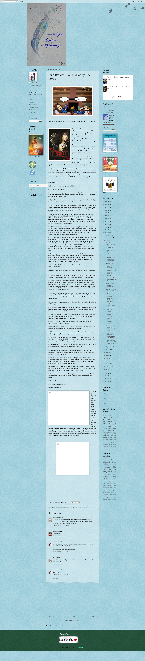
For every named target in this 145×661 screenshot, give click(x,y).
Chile (115, 492)
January (108, 369)
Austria (114, 467)
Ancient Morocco (106, 448)
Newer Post (50, 616)
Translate (35, 189)
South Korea (105, 490)
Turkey (114, 481)
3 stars (54, 505)
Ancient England (113, 442)
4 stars (104, 400)
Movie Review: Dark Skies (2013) (110, 252)
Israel (104, 483)
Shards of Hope (111, 79)
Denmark (105, 473)
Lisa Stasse (56, 507)
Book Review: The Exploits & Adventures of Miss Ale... (111, 328)
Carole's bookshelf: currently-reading (118, 77)
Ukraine (114, 490)
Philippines (110, 481)
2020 (106, 218)
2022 (106, 213)
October (108, 240)
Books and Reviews (72, 505)
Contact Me (32, 112)
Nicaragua (104, 497)
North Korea (113, 485)
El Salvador (105, 494)
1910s (115, 434)
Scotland (105, 464)
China (104, 467)
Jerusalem (105, 481)
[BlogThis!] (74, 502)
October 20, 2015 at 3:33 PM (60, 552)
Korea (110, 480)
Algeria (110, 487)
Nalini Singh (111, 80)
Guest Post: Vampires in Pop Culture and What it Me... (111, 312)
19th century (109, 417)
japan (114, 466)
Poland (104, 471)
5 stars (104, 403)
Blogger (80, 647)
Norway (104, 474)
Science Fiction (69, 507)
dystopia (80, 505)
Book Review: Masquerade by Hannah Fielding (111, 305)
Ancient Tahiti (112, 448)
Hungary (105, 478)
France (114, 462)
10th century (105, 439)
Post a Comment (55, 578)
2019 (106, 221)
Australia (110, 471)
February (108, 366)
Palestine (114, 488)
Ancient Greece (111, 430)
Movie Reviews (33, 104)
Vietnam (109, 483)
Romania (114, 480)
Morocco (114, 496)
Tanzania (109, 499)
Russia (104, 469)
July (107, 352)
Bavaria (108, 492)
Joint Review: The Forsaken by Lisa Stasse (111, 279)
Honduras (109, 488)
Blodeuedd (63, 505)
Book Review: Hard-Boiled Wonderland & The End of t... (110, 335)
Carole (110, 115)
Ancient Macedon (112, 446)
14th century (106, 432)
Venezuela (104, 492)
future (89, 505)
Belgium (114, 474)
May (107, 358)
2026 (106, 201)
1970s (114, 425)
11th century (106, 437)
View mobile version (72, 620)
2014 (106, 373)
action (58, 505)
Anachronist (56, 517)
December (109, 235)
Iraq (107, 496)
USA (105, 459)
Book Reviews (32, 102)
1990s (114, 421)
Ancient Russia (112, 439)
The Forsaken (77, 507)
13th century (110, 434)
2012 (106, 378)
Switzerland (105, 480)
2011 (106, 381)
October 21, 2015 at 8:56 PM (60, 574)
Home (73, 616)
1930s (109, 428)
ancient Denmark (112, 441)
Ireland (114, 464)
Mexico (114, 473)
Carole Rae (56, 541)
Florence (110, 494)
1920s (112, 432)
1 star (104, 393)
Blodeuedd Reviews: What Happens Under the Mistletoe (110, 258)
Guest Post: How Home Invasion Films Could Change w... (110, 245)
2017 (106, 227)
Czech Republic (106, 485)
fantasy (85, 505)
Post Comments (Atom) (60, 625)
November (109, 238)
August (108, 350)
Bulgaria (114, 483)
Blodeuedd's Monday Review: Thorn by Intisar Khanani (110, 320)
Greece (109, 467)
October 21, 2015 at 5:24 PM (60, 564)
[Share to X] (76, 502)
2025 (106, 204)
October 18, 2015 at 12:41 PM (61, 525)
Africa (109, 474)
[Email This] (72, 502)
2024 (106, 207)
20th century (107, 419)
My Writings (32, 109)
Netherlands (105, 476)
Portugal (114, 478)
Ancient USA (105, 441)
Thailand (110, 490)
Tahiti (106, 499)
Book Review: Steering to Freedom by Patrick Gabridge (111, 266)
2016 (106, 230)
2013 (106, 376)
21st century (109, 415)
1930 (104, 442)
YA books (84, 507)
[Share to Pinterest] (79, 502)
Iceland (104, 496)
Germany (105, 466)
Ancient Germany (106, 444)
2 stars (104, 395)
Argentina (114, 487)
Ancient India (113, 444)
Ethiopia (104, 488)
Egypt (114, 469)
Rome (109, 469)
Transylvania (106, 487)
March (108, 364)
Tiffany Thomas (112, 90)
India (110, 473)
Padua (108, 497)
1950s (104, 426)
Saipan (111, 497)
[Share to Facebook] (78, 502)
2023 (106, 210)
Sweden (114, 476)
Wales (115, 471)
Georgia (114, 494)
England (106, 462)
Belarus (112, 492)
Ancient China (113, 435)
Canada (110, 466)
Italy (110, 464)
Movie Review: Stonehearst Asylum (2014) (110, 285)
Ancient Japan (112, 437)
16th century (107, 423)
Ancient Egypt (106, 435)
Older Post (95, 616)
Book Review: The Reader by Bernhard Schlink (111, 273)
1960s (110, 425)
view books (113, 129)
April (107, 361)
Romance (61, 507)
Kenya (110, 496)
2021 (106, 215)
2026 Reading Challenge (109, 111)
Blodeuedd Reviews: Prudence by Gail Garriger (110, 299)
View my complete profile (35, 94)
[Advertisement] (72, 599)
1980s (110, 426)
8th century (107, 442)
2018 (106, 224)
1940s (110, 421)
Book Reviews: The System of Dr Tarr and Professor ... (111, 292)
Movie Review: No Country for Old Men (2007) (111, 342)
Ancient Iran (105, 446)
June (107, 355)
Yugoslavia (113, 499)
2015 (106, 232)
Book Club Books (33, 107)
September (109, 347)
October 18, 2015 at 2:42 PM (60, 536)
